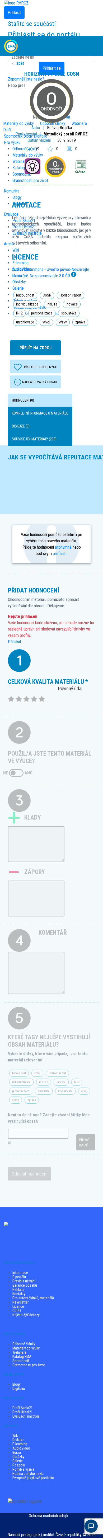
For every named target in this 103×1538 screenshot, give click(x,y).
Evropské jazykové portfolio (33, 1478)
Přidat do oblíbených (40, 367)
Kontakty (18, 1294)
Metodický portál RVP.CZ (66, 134)
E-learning (19, 1444)
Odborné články (23, 1344)
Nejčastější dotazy (26, 1315)
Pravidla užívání (23, 1281)
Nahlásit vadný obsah (39, 382)
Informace (20, 1273)
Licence (18, 1306)
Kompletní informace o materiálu (40, 413)
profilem (60, 553)
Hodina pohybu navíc (28, 1473)
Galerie (17, 1461)
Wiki (15, 1435)
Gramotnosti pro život (28, 1365)
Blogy (16, 1384)
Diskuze (18, 1440)
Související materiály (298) (34, 439)
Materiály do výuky (26, 1348)
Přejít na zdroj (36, 347)
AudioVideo (21, 1448)
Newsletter (20, 1302)
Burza (16, 1452)
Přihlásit (14, 641)
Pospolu (18, 1465)
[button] (94, 46)
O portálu (19, 1277)
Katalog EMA (21, 1356)
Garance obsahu (24, 1285)
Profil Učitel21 (22, 1412)
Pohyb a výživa (23, 1469)
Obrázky (18, 1457)
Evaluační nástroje (26, 1416)
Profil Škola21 (22, 1408)
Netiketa (18, 1289)
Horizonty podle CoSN (51, 74)
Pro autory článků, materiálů (33, 1298)
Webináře (19, 1352)
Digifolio (18, 1388)
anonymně (63, 547)
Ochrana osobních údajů (48, 1515)
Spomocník (21, 1361)
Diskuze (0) (21, 426)
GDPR (16, 1311)
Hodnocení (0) (23, 400)
